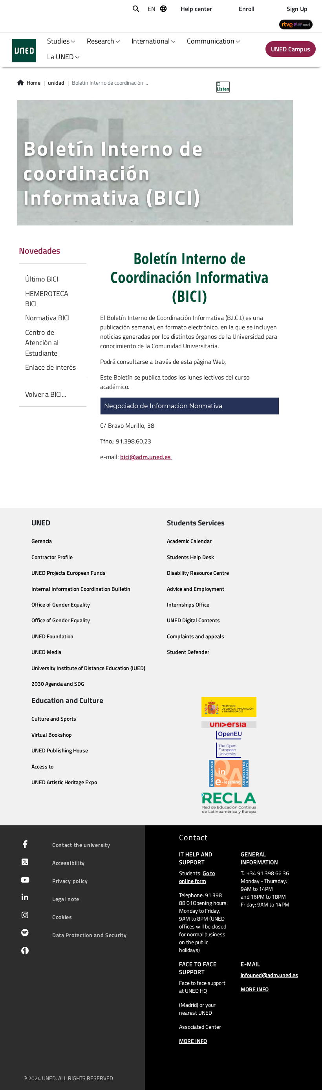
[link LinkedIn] (23, 898)
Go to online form (197, 877)
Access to (42, 766)
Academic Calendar (189, 541)
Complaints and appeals (195, 636)
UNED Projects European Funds (68, 573)
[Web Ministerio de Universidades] (228, 707)
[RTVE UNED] (296, 24)
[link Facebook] (23, 845)
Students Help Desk (190, 557)
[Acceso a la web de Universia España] (228, 723)
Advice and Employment (195, 589)
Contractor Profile (52, 557)
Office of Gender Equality (60, 604)
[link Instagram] (23, 916)
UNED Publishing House (59, 750)
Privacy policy (70, 881)
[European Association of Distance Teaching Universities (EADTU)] (229, 773)
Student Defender (188, 652)
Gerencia (41, 541)
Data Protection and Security (89, 935)
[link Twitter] (23, 863)
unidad (56, 82)
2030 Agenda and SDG (57, 683)
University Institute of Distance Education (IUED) (88, 668)
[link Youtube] (23, 881)
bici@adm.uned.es (145, 456)
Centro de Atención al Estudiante (42, 342)
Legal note (65, 899)
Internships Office (188, 604)
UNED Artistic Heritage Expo (64, 782)
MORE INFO (193, 1041)
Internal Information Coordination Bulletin (80, 589)
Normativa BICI (47, 318)
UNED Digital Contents (193, 620)
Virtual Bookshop (51, 734)
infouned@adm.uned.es (269, 975)
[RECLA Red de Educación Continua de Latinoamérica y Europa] (228, 802)
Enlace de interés (50, 367)
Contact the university (81, 845)
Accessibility (68, 863)
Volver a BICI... (45, 394)
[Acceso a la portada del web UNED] (24, 50)
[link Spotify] (23, 933)
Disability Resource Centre (198, 573)
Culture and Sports (53, 718)
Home (33, 82)
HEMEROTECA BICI (46, 299)
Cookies (62, 917)
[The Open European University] (228, 744)
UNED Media (46, 652)
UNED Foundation (52, 636)
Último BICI (41, 279)
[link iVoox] (23, 953)
